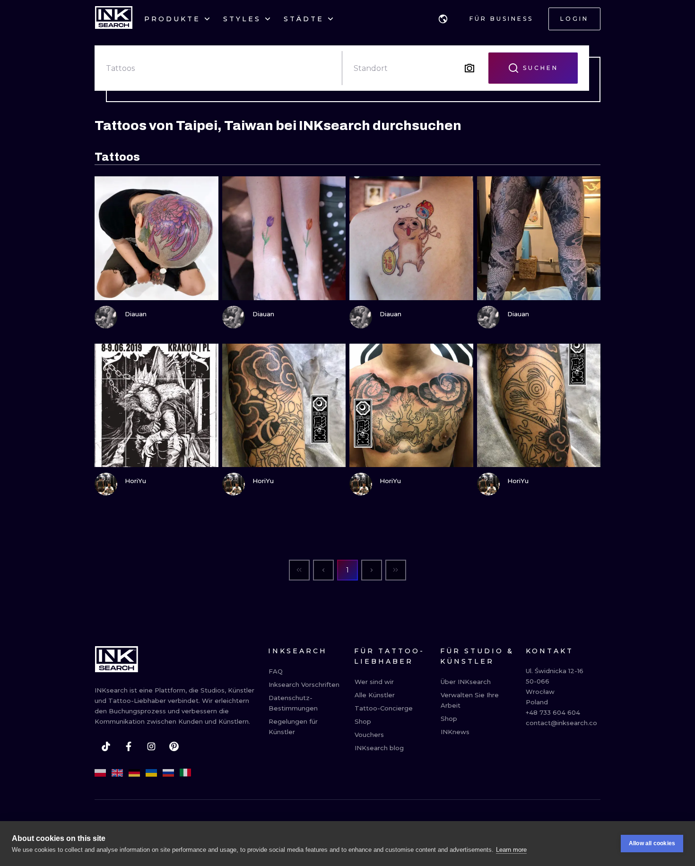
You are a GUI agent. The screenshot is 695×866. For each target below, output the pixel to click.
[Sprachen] (443, 19)
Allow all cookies (652, 843)
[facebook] (128, 746)
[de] (134, 772)
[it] (185, 772)
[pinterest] (174, 746)
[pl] (100, 772)
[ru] (168, 772)
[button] (443, 19)
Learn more (511, 849)
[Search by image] (469, 68)
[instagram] (151, 746)
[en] (117, 772)
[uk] (151, 772)
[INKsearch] (114, 19)
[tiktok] (106, 746)
